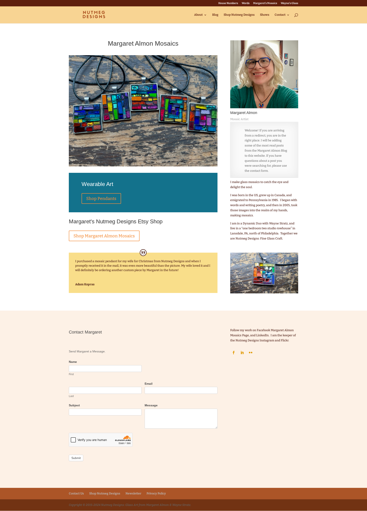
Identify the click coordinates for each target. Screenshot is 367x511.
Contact (280, 15)
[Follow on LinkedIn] (242, 352)
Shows (264, 15)
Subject (74, 405)
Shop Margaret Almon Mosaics (104, 235)
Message (151, 405)
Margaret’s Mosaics (265, 3)
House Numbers (228, 3)
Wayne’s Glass (289, 3)
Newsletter (133, 493)
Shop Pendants (101, 198)
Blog (215, 15)
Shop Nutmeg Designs (239, 15)
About (198, 15)
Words (246, 3)
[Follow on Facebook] (233, 352)
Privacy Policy (156, 493)
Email (148, 383)
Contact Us (76, 493)
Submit (76, 458)
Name (73, 361)
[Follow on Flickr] (250, 352)
